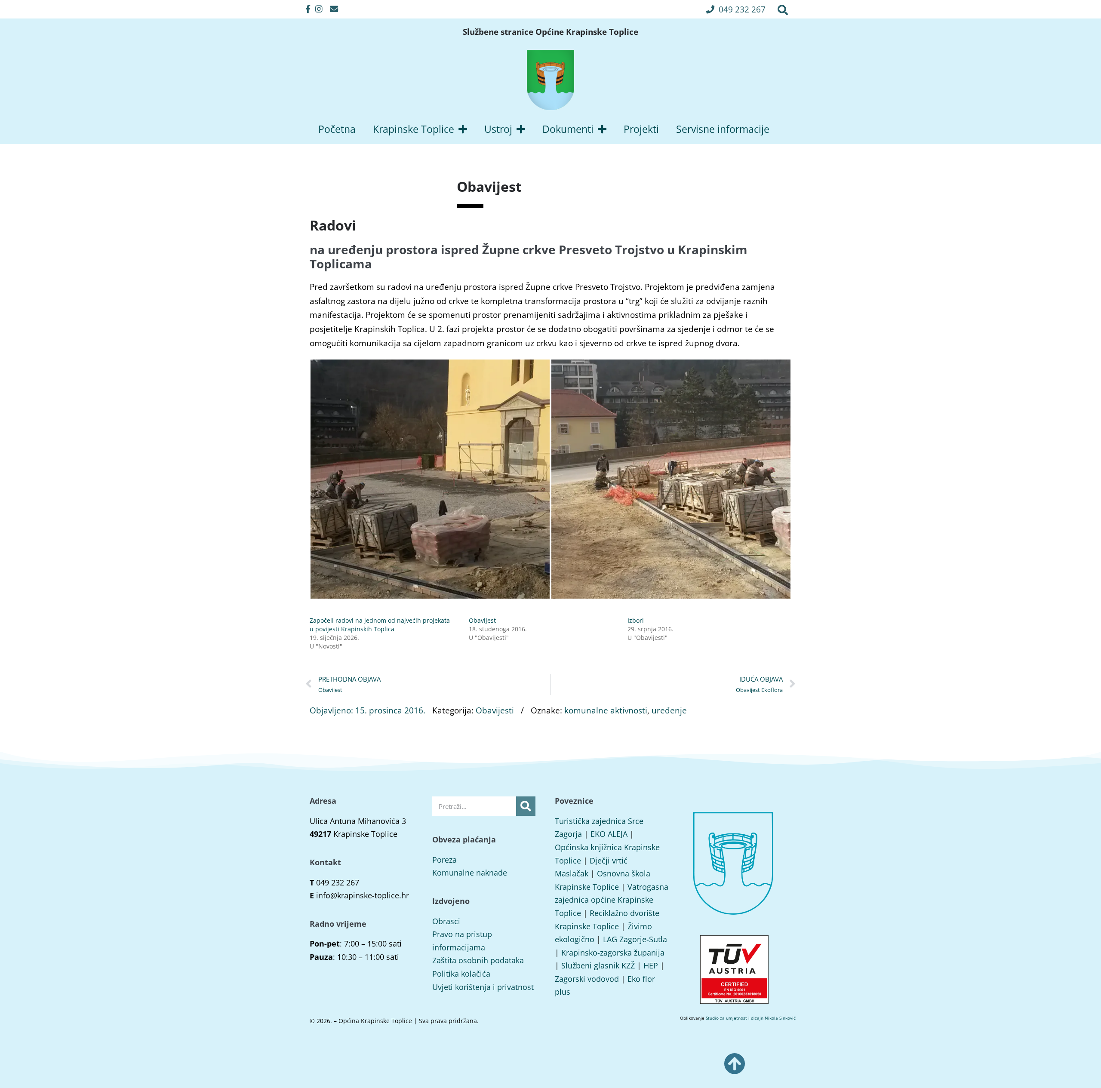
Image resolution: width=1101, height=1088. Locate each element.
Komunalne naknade (469, 872)
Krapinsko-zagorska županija (612, 952)
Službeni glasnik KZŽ (598, 965)
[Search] (525, 806)
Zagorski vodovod (587, 979)
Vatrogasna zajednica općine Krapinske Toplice (611, 900)
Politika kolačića (461, 973)
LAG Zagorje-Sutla (635, 939)
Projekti (641, 129)
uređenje (669, 710)
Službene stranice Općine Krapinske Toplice (550, 31)
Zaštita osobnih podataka (478, 960)
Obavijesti (495, 710)
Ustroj (498, 129)
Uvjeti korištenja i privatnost (483, 987)
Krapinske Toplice (413, 129)
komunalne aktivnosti (605, 710)
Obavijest (482, 620)
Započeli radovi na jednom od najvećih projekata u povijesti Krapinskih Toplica (380, 624)
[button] (736, 9)
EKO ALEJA (608, 834)
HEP (650, 965)
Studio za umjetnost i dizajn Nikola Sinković (751, 1018)
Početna (337, 129)
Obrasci (446, 921)
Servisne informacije (722, 129)
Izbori (635, 620)
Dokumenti (568, 129)
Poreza (444, 859)
